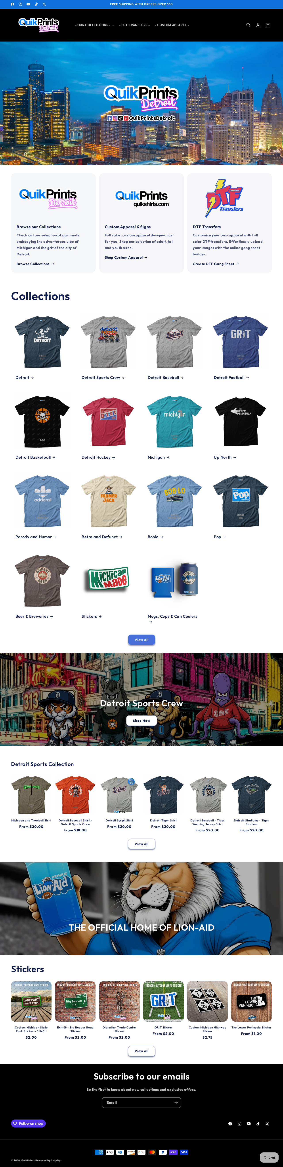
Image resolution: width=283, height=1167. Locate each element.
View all (142, 640)
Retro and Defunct (100, 536)
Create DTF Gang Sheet (213, 264)
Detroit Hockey (96, 457)
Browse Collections (33, 264)
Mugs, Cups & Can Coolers (172, 616)
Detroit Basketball (33, 457)
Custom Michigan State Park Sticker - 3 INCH (31, 1029)
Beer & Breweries (32, 616)
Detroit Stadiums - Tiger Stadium (251, 822)
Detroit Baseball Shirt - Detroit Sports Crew (75, 822)
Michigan (156, 457)
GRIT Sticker (163, 1027)
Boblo (153, 536)
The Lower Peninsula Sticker (251, 1027)
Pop (217, 536)
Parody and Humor (33, 536)
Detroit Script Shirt (119, 820)
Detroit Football (229, 377)
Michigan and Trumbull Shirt (31, 820)
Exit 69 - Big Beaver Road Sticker (75, 1029)
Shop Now (141, 720)
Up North (223, 457)
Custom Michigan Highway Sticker (207, 1029)
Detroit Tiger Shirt (163, 820)
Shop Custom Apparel (124, 257)
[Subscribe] (176, 1102)
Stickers (89, 616)
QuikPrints (28, 1160)
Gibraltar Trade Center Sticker (119, 1029)
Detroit (22, 377)
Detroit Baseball (163, 377)
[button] (95, 25)
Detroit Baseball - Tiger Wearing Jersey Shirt (207, 822)
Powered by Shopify (48, 1160)
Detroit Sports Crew (101, 377)
